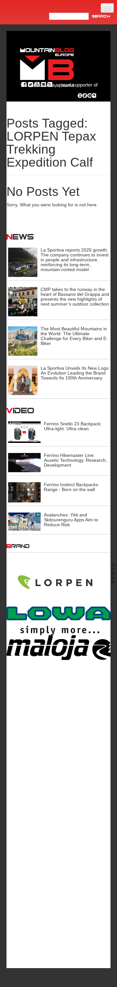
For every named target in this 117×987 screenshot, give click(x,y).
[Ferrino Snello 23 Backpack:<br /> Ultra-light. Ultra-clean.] (24, 431)
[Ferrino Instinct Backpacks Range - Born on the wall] (24, 492)
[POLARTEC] (58, 603)
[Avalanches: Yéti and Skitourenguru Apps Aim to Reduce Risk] (24, 521)
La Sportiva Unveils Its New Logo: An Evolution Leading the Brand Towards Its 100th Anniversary (75, 372)
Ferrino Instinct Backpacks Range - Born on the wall (71, 487)
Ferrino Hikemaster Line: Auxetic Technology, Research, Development (75, 460)
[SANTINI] (58, 818)
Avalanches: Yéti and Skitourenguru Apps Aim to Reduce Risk (71, 519)
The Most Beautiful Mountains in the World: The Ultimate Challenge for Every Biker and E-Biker (74, 336)
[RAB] (58, 729)
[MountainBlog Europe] (47, 66)
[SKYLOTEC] (58, 844)
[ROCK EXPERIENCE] (58, 785)
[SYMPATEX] (58, 887)
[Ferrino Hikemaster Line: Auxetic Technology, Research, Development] (24, 462)
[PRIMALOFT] (58, 668)
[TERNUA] (58, 933)
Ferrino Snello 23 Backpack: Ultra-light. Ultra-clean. (73, 426)
